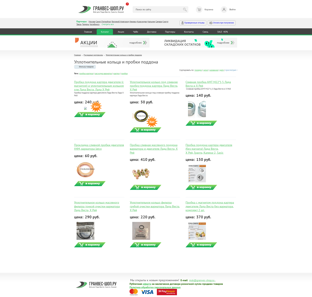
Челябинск (94, 24)
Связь (205, 31)
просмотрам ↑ (231, 70)
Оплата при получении (223, 22)
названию (213, 70)
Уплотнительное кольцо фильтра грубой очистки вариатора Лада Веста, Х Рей (155, 206)
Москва (92, 21)
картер (116, 73)
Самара (159, 21)
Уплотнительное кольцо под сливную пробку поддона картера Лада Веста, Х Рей (154, 86)
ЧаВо (135, 31)
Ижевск (133, 21)
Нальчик (151, 21)
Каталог (105, 31)
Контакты (189, 31)
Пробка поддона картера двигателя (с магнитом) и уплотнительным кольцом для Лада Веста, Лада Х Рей (99, 86)
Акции (121, 31)
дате (222, 70)
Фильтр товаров (86, 66)
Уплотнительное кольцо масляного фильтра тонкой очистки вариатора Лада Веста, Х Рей (97, 206)
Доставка (151, 31)
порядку (198, 70)
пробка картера (86, 73)
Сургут (165, 21)
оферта (147, 283)
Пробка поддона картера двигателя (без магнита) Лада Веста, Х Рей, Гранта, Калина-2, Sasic (209, 149)
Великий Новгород (120, 21)
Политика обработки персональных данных (155, 287)
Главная (88, 31)
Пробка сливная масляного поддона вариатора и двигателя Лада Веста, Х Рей (154, 149)
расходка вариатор (103, 73)
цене (205, 70)
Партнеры (170, 31)
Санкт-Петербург (103, 21)
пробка (124, 73)
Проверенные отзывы (194, 22)
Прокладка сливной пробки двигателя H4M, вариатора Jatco (99, 147)
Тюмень (85, 24)
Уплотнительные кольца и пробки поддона (124, 55)
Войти (232, 9)
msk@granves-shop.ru (201, 280)
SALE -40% (222, 31)
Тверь (79, 24)
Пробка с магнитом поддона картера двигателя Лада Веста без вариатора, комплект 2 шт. (210, 206)
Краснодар (142, 21)
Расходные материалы (93, 55)
